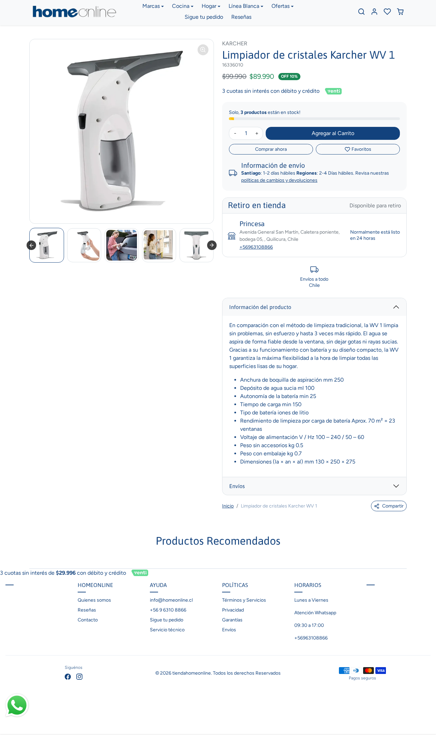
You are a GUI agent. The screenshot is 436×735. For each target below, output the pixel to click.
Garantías (232, 620)
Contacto (88, 620)
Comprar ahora (271, 149)
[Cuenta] (374, 11)
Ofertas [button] (280, 6)
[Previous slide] (30, 558)
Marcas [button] (151, 6)
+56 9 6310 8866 (168, 610)
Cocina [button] (180, 6)
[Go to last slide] (31, 245)
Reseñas (241, 17)
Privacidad (233, 610)
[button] (361, 11)
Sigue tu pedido (204, 17)
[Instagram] (79, 676)
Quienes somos (94, 600)
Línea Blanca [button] (244, 6)
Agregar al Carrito (333, 133)
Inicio (228, 506)
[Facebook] (68, 676)
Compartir (393, 506)
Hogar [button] (209, 6)
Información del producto (260, 307)
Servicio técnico (167, 630)
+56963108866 (256, 247)
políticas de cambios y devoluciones (279, 180)
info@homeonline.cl (171, 600)
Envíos (237, 486)
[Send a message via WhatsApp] (17, 705)
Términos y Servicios (244, 600)
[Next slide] (212, 245)
